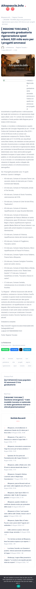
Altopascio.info (13, 5)
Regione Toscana (21, 47)
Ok (18, 586)
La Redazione (10, 47)
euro (27, 358)
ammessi (10, 358)
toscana (22, 366)
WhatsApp (5, 349)
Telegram (27, 349)
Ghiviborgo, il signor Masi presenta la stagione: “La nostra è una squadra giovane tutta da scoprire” (17, 560)
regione (28, 362)
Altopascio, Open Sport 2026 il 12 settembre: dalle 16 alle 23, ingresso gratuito (16, 495)
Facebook (14, 349)
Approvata (19, 358)
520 (4, 358)
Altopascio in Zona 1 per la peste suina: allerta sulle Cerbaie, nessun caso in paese (17, 513)
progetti (20, 362)
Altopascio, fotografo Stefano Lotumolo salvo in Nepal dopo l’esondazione (15, 476)
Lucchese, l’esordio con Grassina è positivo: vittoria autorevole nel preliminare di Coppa (17, 550)
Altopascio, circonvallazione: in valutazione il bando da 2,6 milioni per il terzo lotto (16, 430)
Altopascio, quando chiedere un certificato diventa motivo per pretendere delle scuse (17, 504)
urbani (29, 366)
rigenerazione (6, 366)
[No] (34, 582)
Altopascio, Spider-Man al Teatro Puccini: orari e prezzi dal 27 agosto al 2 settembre (16, 523)
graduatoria (6, 362)
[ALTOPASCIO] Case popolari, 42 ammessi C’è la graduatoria (17, 382)
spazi (15, 366)
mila (13, 362)
